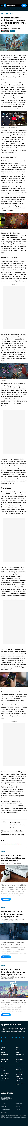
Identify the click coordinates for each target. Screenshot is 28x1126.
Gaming (3, 1052)
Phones (3, 1047)
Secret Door (15, 180)
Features (3, 844)
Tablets (17, 1047)
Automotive (4, 1062)
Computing (4, 1050)
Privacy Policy (19, 1103)
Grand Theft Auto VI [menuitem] (5, 9)
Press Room (18, 1106)
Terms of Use (4, 1112)
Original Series (19, 1062)
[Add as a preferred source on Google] (5, 31)
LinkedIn (23, 1037)
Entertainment (4, 1059)
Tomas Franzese (5, 28)
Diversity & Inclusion (5, 1109)
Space (17, 1052)
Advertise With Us (5, 1073)
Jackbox (18, 68)
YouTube (12, 1037)
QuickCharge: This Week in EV (14, 844)
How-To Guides (19, 1059)
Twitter (9, 1037)
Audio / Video (4, 1054)
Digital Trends (8, 7)
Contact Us (3, 1070)
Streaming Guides (20, 1054)
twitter (13, 827)
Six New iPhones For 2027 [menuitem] (16, 9)
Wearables (18, 1050)
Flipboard (2, 1041)
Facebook (2, 1037)
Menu (1, 5)
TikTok (16, 1037)
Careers (3, 1103)
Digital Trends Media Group (8, 1117)
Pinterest (19, 1037)
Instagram (5, 1037)
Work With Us (4, 1106)
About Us (3, 1068)
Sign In (24, 5)
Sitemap (18, 1109)
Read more (6, 899)
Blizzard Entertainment (7, 83)
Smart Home (4, 1057)
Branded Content (20, 1072)
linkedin (10, 827)
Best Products (19, 1057)
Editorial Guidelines (5, 1075)
